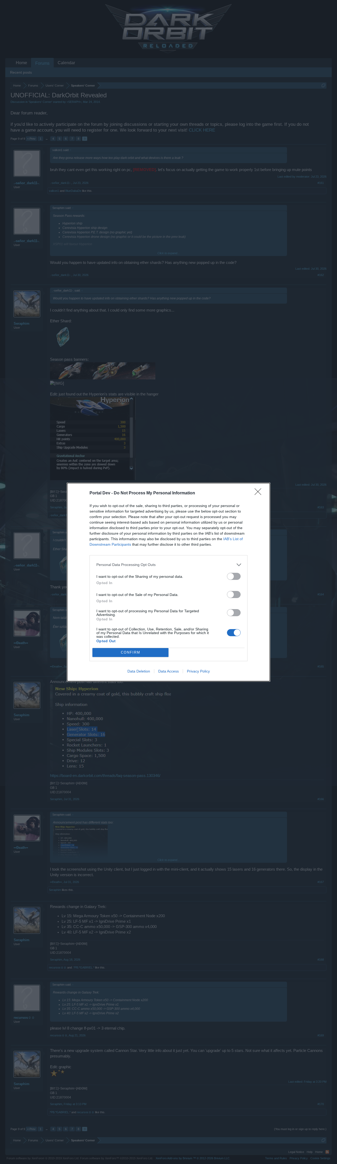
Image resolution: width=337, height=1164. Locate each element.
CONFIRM (130, 652)
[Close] (260, 493)
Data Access (168, 671)
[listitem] (168, 565)
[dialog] (168, 582)
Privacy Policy (198, 671)
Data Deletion (138, 671)
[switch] (234, 576)
